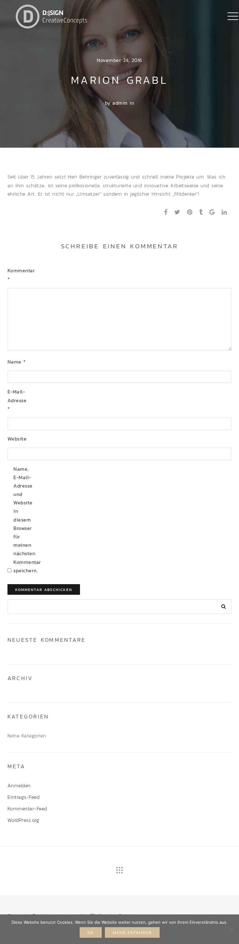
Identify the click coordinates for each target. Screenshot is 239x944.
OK (90, 932)
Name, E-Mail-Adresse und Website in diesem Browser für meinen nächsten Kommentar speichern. (23, 519)
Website (16, 438)
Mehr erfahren (132, 932)
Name (16, 361)
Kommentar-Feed (27, 808)
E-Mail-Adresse (16, 400)
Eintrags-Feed (23, 797)
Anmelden (19, 785)
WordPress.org (23, 820)
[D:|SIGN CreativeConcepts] (51, 15)
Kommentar (17, 275)
